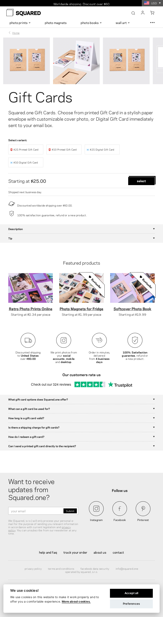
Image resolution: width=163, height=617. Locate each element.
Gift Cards (40, 96)
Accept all (131, 593)
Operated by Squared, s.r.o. (81, 572)
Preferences (131, 603)
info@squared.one (127, 568)
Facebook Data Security (94, 568)
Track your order (75, 552)
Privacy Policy (33, 568)
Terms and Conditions (61, 568)
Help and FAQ (48, 552)
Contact (118, 552)
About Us (100, 552)
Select (141, 180)
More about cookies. (76, 601)
